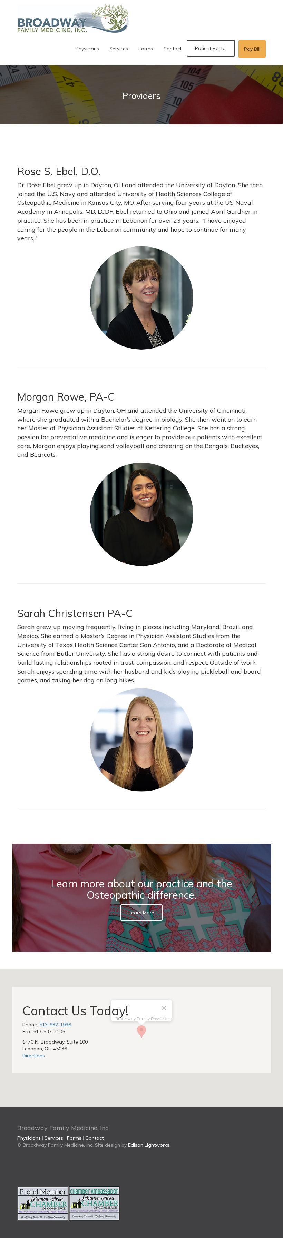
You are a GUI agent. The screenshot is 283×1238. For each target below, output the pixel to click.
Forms (145, 49)
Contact (172, 49)
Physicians (87, 49)
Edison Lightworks (148, 1145)
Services (118, 49)
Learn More (141, 912)
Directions (33, 1056)
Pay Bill (252, 49)
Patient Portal (211, 48)
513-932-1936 (55, 1024)
